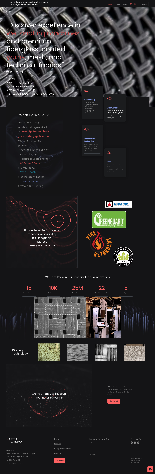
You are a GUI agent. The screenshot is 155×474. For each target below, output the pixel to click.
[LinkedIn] (132, 442)
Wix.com (136, 462)
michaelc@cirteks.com (19, 457)
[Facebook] (135, 442)
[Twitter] (138, 442)
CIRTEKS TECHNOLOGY (15, 440)
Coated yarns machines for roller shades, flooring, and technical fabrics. (29, 3)
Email (89, 443)
